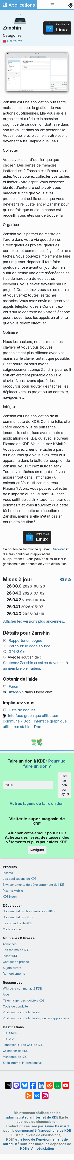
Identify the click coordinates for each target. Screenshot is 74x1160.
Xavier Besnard (56, 1126)
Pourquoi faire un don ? (45, 763)
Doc (26, 721)
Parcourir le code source (29, 646)
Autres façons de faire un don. (37, 803)
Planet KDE (10, 956)
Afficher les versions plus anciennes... (34, 621)
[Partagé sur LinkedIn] (41, 1083)
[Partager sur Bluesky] (24, 1083)
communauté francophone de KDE (43, 1131)
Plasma (8, 873)
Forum (14, 686)
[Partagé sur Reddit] (49, 1083)
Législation (45, 1149)
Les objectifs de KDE (17, 923)
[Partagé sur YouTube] (65, 1083)
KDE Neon (10, 896)
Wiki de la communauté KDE (22, 988)
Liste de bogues (22, 710)
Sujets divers (12, 968)
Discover (58, 549)
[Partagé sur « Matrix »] (8, 1083)
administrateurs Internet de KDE (32, 1117)
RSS (64, 579)
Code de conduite (15, 1006)
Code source (12, 929)
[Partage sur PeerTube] (28, 1093)
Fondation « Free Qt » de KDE (23, 1044)
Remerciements (14, 973)
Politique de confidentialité (21, 1012)
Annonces (10, 944)
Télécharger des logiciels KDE (23, 1000)
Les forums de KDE (16, 950)
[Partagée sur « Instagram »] (45, 1093)
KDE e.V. (8, 1039)
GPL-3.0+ (17, 651)
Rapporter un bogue (25, 640)
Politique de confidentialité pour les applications (36, 1018)
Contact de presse (16, 962)
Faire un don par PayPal (64, 785)
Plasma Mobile (13, 890)
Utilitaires (15, 41)
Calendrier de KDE (15, 1050)
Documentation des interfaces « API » (29, 911)
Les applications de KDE (19, 878)
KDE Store (10, 1033)
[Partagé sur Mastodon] (16, 1083)
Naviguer (37, 850)
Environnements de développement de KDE (33, 884)
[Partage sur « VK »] (37, 1093)
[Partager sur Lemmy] (57, 1083)
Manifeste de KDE (15, 1056)
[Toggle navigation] (52, 5)
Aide (6, 994)
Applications (18, 6)
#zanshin (16, 692)
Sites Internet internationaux (22, 1062)
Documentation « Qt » (18, 917)
